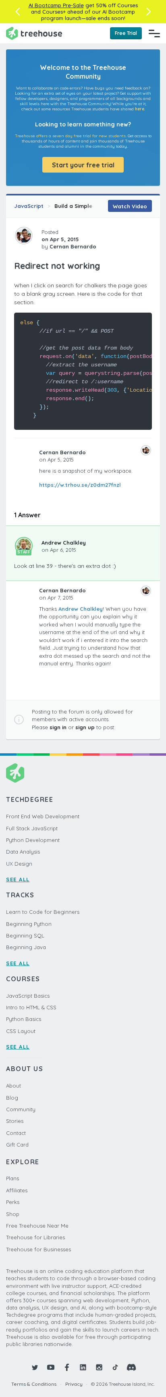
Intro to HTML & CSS (31, 1007)
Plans (12, 1178)
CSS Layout (20, 1031)
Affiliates (16, 1190)
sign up (85, 727)
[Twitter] (34, 1367)
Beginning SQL (25, 935)
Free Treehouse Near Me (37, 1225)
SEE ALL (18, 879)
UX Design (19, 863)
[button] (17, 11)
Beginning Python (29, 924)
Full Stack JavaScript (32, 828)
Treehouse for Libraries (35, 1237)
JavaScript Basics (28, 995)
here (139, 109)
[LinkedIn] (83, 1367)
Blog (12, 1097)
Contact (16, 1133)
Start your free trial (83, 165)
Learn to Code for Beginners (42, 912)
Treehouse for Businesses (38, 1249)
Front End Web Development (42, 816)
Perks (12, 1202)
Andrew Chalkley (64, 542)
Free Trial (126, 33)
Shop (12, 1214)
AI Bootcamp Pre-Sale (56, 5)
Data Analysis (23, 851)
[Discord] (131, 1367)
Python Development (33, 840)
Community (20, 1109)
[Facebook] (67, 1367)
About (13, 1085)
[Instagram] (99, 1367)
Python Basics (23, 1019)
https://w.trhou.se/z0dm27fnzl (80, 485)
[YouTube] (50, 1367)
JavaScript (29, 206)
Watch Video (130, 206)
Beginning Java (26, 947)
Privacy (74, 1384)
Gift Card (17, 1144)
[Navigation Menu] (154, 33)
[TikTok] (115, 1367)
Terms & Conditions (33, 1384)
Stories (14, 1121)
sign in (58, 727)
